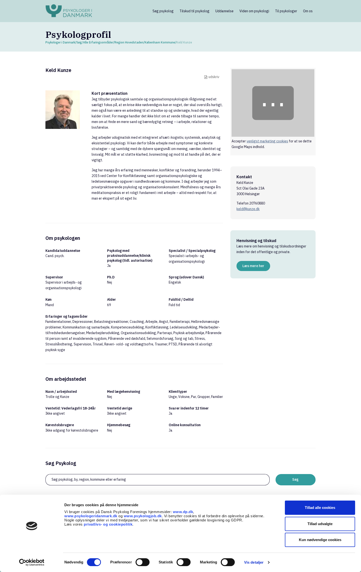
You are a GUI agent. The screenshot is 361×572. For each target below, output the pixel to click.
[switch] (143, 562)
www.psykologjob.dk (143, 516)
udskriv (213, 77)
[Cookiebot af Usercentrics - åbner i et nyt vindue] (31, 562)
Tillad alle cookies (320, 507)
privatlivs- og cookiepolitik (108, 524)
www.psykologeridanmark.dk (90, 516)
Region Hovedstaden (128, 42)
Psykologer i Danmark (60, 42)
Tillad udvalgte (320, 524)
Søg (79, 42)
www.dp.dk (183, 512)
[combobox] (157, 479)
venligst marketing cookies (267, 141)
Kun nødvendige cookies (320, 540)
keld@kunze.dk (248, 209)
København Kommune (160, 42)
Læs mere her (253, 266)
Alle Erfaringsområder (98, 42)
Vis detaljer (254, 562)
